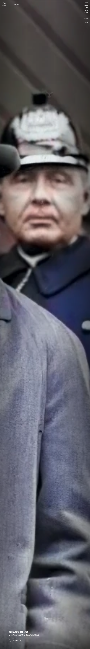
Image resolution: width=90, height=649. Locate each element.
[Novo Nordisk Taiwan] (6, 4)
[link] (86, 12)
